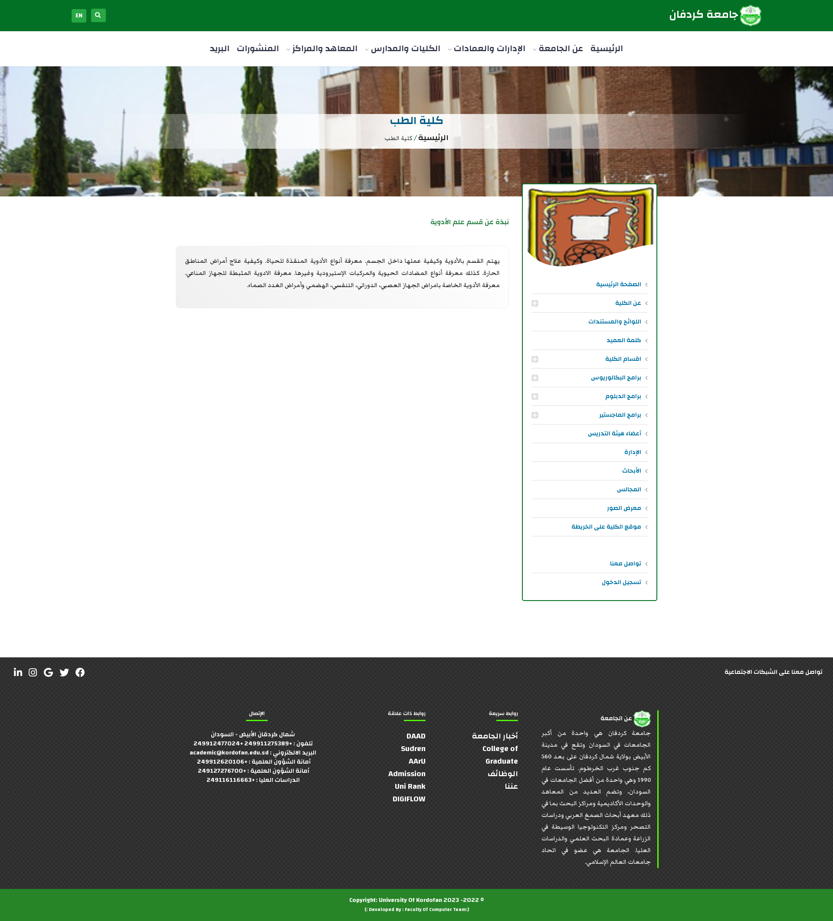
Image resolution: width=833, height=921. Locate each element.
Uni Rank (410, 786)
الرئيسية (606, 48)
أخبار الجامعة (495, 736)
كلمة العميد (624, 340)
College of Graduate (500, 754)
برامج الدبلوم (623, 396)
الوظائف (503, 774)
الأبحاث (631, 471)
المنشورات (258, 48)
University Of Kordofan (410, 900)
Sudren (413, 748)
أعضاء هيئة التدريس (614, 433)
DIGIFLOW (409, 799)
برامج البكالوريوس (616, 377)
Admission (407, 774)
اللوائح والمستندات (614, 321)
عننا (511, 786)
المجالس (629, 489)
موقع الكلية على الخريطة (606, 526)
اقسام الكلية (623, 359)
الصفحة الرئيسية (618, 284)
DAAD (416, 736)
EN (78, 15)
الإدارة (632, 452)
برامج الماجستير (620, 415)
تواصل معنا (625, 563)
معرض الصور (624, 508)
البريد (220, 48)
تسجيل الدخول (621, 582)
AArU (417, 761)
